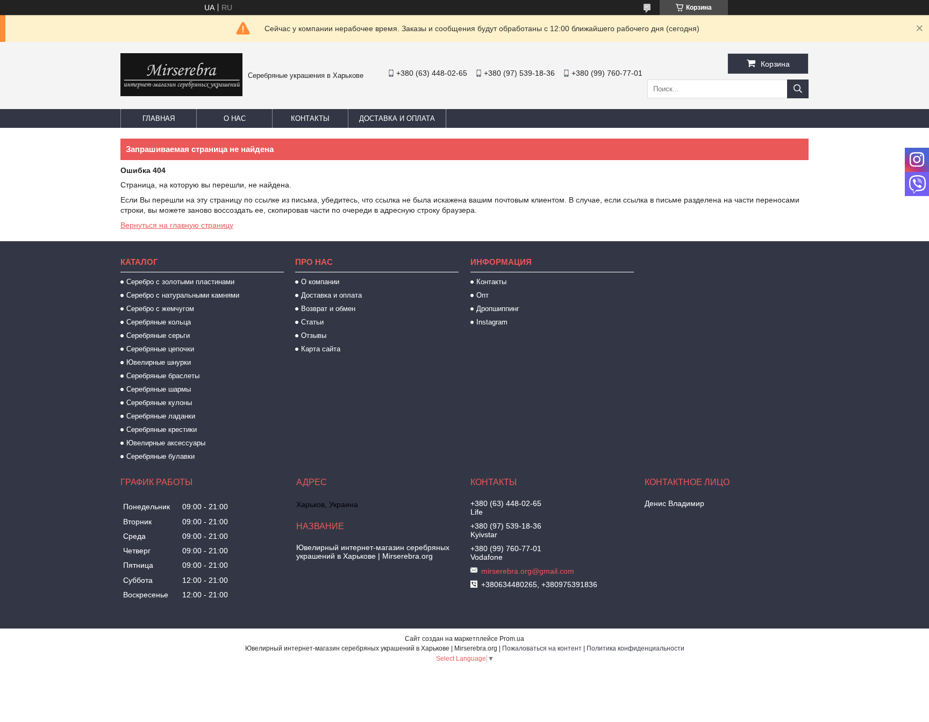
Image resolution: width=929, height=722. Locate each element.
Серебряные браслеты (162, 376)
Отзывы (313, 335)
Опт (482, 295)
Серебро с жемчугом (160, 309)
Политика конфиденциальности (635, 648)
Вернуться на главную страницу (176, 225)
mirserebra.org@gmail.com (527, 571)
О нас (235, 118)
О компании (320, 282)
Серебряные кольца (158, 322)
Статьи (312, 322)
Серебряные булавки (160, 456)
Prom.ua (511, 638)
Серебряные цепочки (160, 349)
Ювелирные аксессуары (165, 443)
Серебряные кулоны (159, 403)
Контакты (310, 118)
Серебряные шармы (158, 389)
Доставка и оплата (397, 118)
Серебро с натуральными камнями (182, 295)
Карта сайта (320, 349)
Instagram (492, 322)
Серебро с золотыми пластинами (180, 282)
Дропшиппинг (497, 309)
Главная (158, 118)
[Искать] (798, 89)
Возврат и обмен (328, 309)
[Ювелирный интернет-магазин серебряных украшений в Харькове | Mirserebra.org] (181, 93)
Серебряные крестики (161, 429)
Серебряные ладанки (160, 416)
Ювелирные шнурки (158, 362)
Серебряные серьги (158, 335)
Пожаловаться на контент (542, 648)
